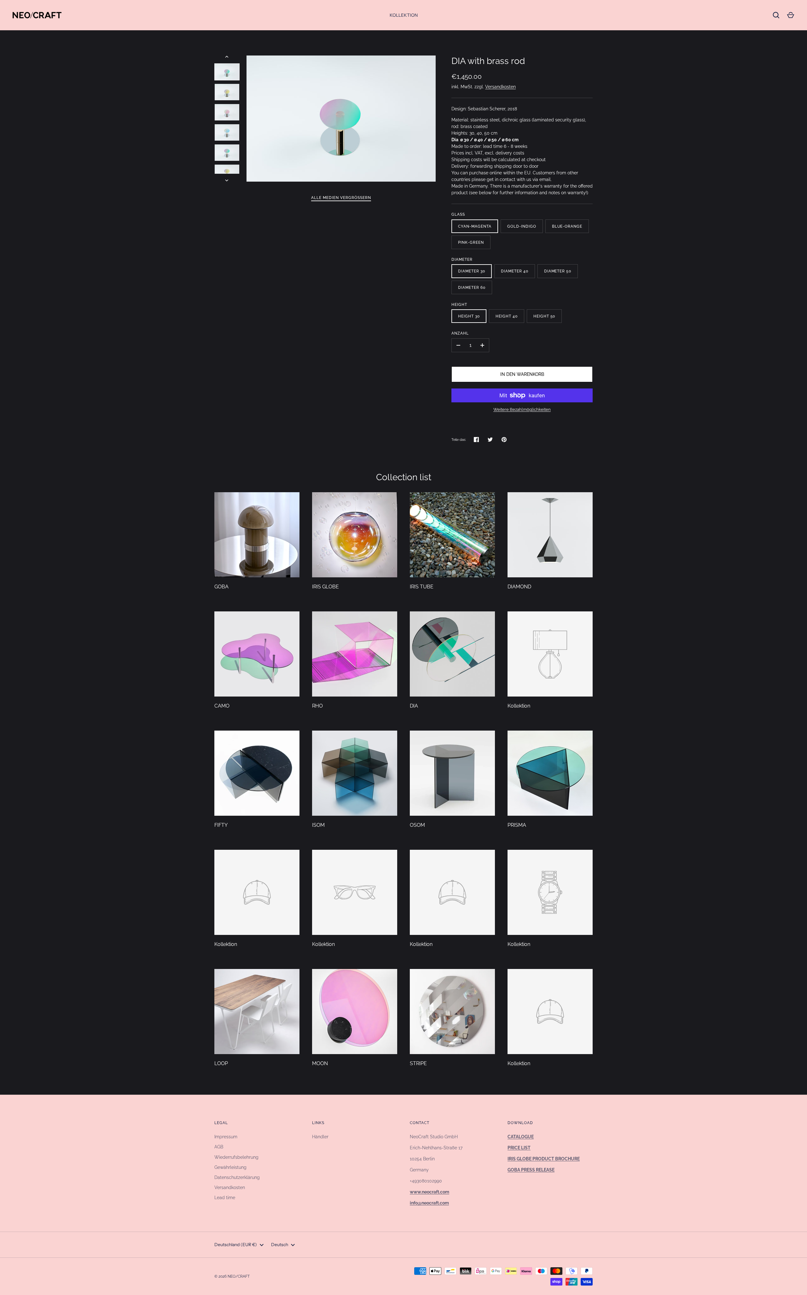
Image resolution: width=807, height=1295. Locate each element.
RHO (317, 706)
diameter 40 (514, 271)
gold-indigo (521, 226)
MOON (320, 1063)
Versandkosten (500, 86)
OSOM (417, 825)
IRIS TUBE (421, 587)
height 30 (469, 316)
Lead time (224, 1197)
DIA (414, 706)
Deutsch (279, 1244)
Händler (320, 1136)
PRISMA (517, 825)
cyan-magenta (474, 226)
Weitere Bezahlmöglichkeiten (522, 409)
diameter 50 (558, 271)
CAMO (221, 706)
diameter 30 (471, 271)
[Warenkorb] (791, 15)
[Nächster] (227, 180)
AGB (218, 1146)
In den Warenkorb (522, 374)
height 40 (507, 316)
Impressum (225, 1136)
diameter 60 (471, 287)
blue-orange (567, 226)
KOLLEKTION (404, 15)
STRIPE (418, 1063)
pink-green (471, 242)
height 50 (544, 316)
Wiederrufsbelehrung (236, 1157)
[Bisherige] (227, 57)
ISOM (318, 825)
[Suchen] (776, 15)
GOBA (221, 587)
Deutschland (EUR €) (235, 1244)
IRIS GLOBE (325, 587)
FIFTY (221, 825)
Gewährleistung (230, 1167)
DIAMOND (519, 587)
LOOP (221, 1063)
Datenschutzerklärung (237, 1177)
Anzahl (460, 333)
